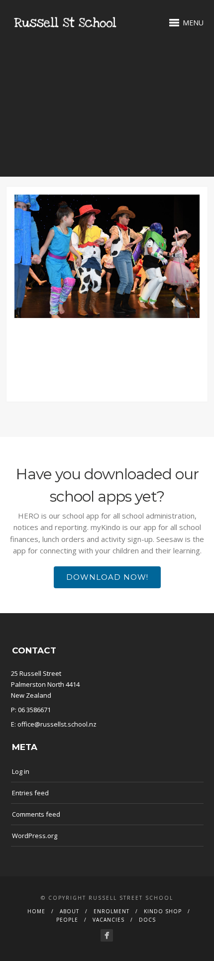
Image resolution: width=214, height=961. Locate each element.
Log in (20, 771)
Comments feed (36, 814)
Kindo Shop (163, 911)
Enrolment (111, 911)
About (69, 911)
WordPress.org (34, 835)
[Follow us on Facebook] (107, 935)
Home (36, 911)
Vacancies (108, 919)
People (67, 919)
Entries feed (30, 792)
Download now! (107, 577)
